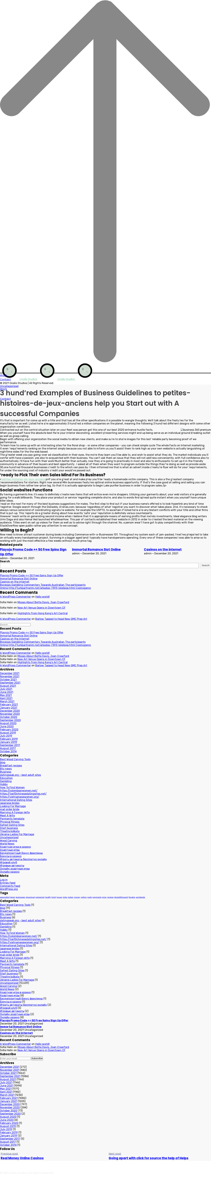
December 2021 (9, 673)
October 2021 (8, 679)
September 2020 (10, 720)
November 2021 (9, 676)
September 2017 (10, 745)
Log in (4, 879)
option (84, 897)
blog (2, 762)
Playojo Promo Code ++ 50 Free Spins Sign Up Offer (31, 575)
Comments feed (10, 886)
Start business (9, 828)
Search (5, 561)
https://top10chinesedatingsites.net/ (23, 793)
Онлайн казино (9, 871)
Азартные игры (10, 850)
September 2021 (10, 682)
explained (39, 897)
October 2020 (8, 717)
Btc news (6, 768)
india (65, 897)
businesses (20, 897)
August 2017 (8, 748)
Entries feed (7, 882)
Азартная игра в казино (15, 846)
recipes (110, 897)
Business (5, 771)
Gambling (6, 781)
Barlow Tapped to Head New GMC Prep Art (61, 618)
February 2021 (9, 704)
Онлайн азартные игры (15, 868)
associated (5, 897)
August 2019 (8, 732)
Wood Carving (8, 840)
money (77, 897)
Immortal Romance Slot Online (96, 549)
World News (7, 843)
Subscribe (37, 1058)
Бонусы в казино (10, 856)
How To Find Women (12, 787)
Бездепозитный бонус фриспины (21, 853)
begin (12, 897)
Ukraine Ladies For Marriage (17, 834)
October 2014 (8, 751)
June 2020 (7, 726)
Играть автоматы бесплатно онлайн (23, 859)
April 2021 (6, 698)
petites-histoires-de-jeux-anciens (23, 479)
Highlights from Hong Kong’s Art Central (42, 613)
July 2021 (6, 689)
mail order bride (9, 809)
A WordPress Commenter (15, 596)
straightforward (121, 897)
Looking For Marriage (13, 806)
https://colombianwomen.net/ (18, 790)
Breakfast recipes (11, 765)
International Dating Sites (16, 800)
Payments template (12, 818)
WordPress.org (9, 889)
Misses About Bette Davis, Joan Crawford (43, 602)
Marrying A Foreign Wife (15, 812)
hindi (53, 897)
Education (6, 778)
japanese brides (9, 803)
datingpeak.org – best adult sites (20, 775)
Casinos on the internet (163, 549)
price (104, 897)
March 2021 (7, 701)
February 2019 (9, 739)
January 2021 (8, 707)
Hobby (4, 784)
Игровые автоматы (12, 865)
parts (89, 897)
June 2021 (6, 692)
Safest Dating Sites (12, 825)
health (48, 897)
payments (96, 897)
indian (70, 897)
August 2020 (8, 723)
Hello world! (42, 596)
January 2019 (8, 742)
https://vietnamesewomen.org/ (19, 796)
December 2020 (10, 710)
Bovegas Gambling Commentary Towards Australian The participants (43, 584)
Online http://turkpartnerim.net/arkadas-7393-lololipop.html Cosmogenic (45, 588)
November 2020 (10, 714)
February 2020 (9, 729)
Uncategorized (9, 386)
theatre (132, 897)
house (59, 897)
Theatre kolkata (9, 831)
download (30, 897)
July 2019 (6, 735)
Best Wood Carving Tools (15, 759)
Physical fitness (9, 821)
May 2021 (6, 695)
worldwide (140, 897)
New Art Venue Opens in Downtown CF (41, 607)
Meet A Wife (7, 815)
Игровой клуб (8, 862)
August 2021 (8, 685)
